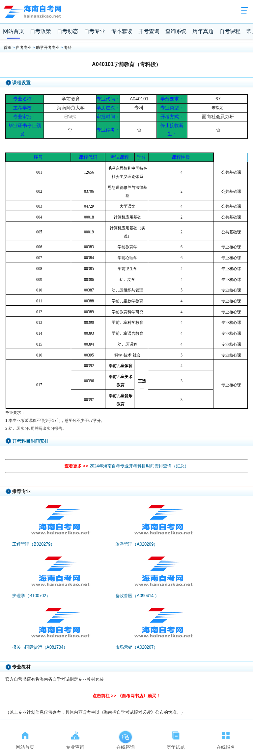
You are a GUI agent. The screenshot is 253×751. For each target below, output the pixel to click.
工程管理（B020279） (33, 544)
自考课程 (229, 31)
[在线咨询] (125, 734)
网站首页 (13, 31)
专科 (68, 47)
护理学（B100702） (31, 595)
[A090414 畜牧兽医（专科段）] (162, 573)
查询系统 (175, 31)
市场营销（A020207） (136, 647)
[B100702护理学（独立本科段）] (59, 573)
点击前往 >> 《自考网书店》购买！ (126, 695)
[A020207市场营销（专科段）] (162, 624)
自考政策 (40, 31)
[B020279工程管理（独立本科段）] (59, 521)
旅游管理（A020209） (136, 544)
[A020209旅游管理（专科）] (162, 521)
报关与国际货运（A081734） (40, 647)
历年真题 (202, 31)
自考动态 (67, 31)
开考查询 (148, 31)
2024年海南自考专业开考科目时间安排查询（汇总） (139, 465)
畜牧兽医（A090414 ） (137, 595)
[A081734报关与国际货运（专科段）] (59, 624)
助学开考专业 (48, 47)
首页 (8, 47)
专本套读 (121, 31)
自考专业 (94, 31)
